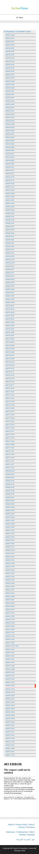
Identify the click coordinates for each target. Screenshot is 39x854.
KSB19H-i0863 (10, 718)
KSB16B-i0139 (9, 220)
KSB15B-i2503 (9, 183)
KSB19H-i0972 (10, 728)
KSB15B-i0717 (9, 174)
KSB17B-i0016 (9, 306)
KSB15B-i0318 (9, 74)
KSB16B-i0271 (9, 269)
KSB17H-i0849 (10, 444)
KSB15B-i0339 (9, 84)
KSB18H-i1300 (9, 629)
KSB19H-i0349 (10, 695)
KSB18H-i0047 (10, 520)
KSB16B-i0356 (9, 289)
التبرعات (19, 839)
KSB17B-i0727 (9, 372)
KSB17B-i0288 (9, 359)
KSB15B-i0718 (9, 177)
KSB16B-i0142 (9, 223)
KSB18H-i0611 (9, 600)
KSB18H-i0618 (9, 603)
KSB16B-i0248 (9, 263)
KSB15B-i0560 (9, 124)
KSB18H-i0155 (9, 567)
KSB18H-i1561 (9, 659)
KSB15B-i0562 (9, 131)
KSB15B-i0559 (9, 121)
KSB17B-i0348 (9, 365)
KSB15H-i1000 (9, 197)
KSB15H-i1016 (9, 203)
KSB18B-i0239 (9, 504)
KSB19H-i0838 (10, 712)
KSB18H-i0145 (9, 557)
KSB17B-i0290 (9, 362)
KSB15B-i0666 (9, 147)
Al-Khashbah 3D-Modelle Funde (17, 32)
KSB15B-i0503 (9, 108)
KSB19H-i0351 (9, 699)
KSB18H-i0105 (9, 540)
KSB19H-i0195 (9, 672)
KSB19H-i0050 (10, 666)
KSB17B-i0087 (9, 335)
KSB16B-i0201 (9, 249)
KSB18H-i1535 (9, 649)
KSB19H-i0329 (10, 689)
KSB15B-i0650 (9, 141)
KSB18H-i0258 (10, 583)
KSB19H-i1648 (9, 748)
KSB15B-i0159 (9, 51)
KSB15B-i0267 (9, 68)
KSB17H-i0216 (9, 395)
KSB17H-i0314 (9, 398)
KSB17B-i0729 (9, 375)
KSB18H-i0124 (9, 547)
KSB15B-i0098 (9, 45)
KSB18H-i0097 (10, 527)
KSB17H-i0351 (9, 411)
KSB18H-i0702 (10, 610)
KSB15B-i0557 (9, 117)
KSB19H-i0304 (10, 679)
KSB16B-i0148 (9, 230)
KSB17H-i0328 (10, 401)
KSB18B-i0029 (9, 474)
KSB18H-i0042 (10, 514)
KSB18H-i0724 (10, 619)
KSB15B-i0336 (9, 81)
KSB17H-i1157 (9, 464)
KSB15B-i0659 (9, 144)
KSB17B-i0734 (9, 378)
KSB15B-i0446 (9, 104)
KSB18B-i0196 (9, 494)
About (31, 824)
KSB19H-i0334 (10, 692)
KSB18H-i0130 (9, 550)
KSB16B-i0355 (9, 286)
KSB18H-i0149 (9, 563)
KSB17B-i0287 (9, 355)
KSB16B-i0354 (9, 283)
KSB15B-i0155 (9, 48)
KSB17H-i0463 (10, 418)
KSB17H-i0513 (9, 421)
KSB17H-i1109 (9, 454)
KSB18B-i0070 (9, 477)
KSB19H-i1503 (9, 735)
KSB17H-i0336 (10, 408)
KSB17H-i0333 (10, 405)
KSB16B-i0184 (9, 240)
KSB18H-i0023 (10, 510)
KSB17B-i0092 (9, 339)
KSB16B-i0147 (9, 226)
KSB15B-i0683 (9, 160)
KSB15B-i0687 (9, 164)
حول (33, 839)
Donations (30, 827)
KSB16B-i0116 (9, 216)
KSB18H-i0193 (9, 577)
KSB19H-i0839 (10, 715)
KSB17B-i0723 (9, 368)
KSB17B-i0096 (9, 345)
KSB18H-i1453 (9, 639)
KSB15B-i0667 (9, 150)
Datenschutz (22, 832)
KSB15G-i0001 (9, 190)
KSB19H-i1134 (9, 732)
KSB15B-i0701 (9, 167)
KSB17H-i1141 (9, 461)
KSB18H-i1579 (9, 662)
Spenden (31, 835)
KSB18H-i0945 (10, 626)
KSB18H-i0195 (9, 580)
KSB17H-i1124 (9, 458)
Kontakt (22, 835)
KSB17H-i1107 (9, 451)
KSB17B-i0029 (9, 316)
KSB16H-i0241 (9, 296)
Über (32, 832)
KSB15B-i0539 (9, 114)
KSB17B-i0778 (9, 388)
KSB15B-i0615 (9, 134)
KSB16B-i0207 (9, 253)
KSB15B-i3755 (9, 187)
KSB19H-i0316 (9, 682)
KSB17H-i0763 (9, 438)
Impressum (10, 832)
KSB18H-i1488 (9, 643)
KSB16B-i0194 (9, 246)
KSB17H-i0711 (9, 431)
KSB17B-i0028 (9, 312)
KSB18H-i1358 (9, 636)
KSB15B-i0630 (9, 137)
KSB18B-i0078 (9, 481)
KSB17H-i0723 (9, 434)
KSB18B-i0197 (9, 497)
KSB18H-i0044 (10, 517)
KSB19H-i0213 (9, 676)
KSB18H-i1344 (9, 633)
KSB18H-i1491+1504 (11, 646)
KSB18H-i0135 (9, 553)
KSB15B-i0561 (9, 127)
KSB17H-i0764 (9, 441)
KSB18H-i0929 (10, 623)
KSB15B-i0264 (9, 65)
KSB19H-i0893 (10, 722)
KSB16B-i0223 (9, 256)
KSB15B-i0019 (9, 41)
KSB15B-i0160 (9, 55)
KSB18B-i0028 (9, 471)
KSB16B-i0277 (9, 273)
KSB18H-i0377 (9, 590)
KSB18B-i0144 (9, 484)
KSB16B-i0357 (9, 292)
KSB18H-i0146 (9, 560)
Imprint (11, 824)
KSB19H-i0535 (10, 705)
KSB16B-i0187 (9, 243)
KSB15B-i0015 (9, 38)
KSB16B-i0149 (9, 233)
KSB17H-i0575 (9, 425)
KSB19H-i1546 (9, 742)
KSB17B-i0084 (9, 329)
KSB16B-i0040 (9, 210)
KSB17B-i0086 (9, 332)
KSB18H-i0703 (10, 613)
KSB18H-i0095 (10, 524)
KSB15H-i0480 (10, 193)
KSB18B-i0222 (9, 500)
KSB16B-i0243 (9, 259)
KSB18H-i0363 (10, 586)
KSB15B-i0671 (9, 154)
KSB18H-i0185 (9, 573)
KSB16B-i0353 (9, 279)
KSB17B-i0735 (9, 382)
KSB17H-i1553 (9, 467)
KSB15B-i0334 (9, 78)
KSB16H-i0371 (9, 299)
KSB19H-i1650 (9, 752)
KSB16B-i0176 (9, 236)
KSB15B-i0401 (9, 98)
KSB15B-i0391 (9, 94)
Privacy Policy (21, 824)
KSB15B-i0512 (9, 111)
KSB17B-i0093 (9, 342)
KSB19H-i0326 (10, 685)
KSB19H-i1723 (9, 755)
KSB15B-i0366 (9, 88)
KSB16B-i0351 (9, 276)
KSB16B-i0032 (9, 207)
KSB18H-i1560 (9, 656)
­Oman (19, 8)
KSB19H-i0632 (10, 709)
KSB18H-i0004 (10, 507)
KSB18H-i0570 (10, 593)
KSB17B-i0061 (9, 319)
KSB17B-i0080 (9, 326)
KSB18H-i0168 (9, 570)
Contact (21, 827)
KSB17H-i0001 (9, 392)
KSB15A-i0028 (10, 35)
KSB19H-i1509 (9, 738)
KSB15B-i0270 (9, 71)
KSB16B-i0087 (9, 213)
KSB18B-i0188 (9, 491)
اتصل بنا (27, 839)
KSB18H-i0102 (9, 530)
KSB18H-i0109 (9, 543)
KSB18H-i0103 (9, 534)
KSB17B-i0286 (9, 352)
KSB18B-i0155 (9, 487)
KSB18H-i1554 (9, 652)
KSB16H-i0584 (10, 302)
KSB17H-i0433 (10, 415)
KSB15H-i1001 (9, 200)
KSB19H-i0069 (10, 669)
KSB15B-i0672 (9, 157)
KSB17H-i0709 (9, 428)
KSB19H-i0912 (9, 725)
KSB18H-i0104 (9, 537)
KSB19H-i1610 (9, 745)
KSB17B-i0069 (9, 322)
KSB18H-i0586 (10, 596)
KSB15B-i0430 (9, 101)
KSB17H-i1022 (9, 448)
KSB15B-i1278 (9, 180)
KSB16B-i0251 (9, 266)
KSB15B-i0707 (9, 170)
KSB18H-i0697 (10, 606)
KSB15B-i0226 (9, 61)
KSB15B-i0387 (9, 91)
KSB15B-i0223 (9, 58)
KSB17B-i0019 (9, 309)
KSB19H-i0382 (10, 702)
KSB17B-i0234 (9, 349)
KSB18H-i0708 (10, 616)
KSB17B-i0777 (9, 385)
